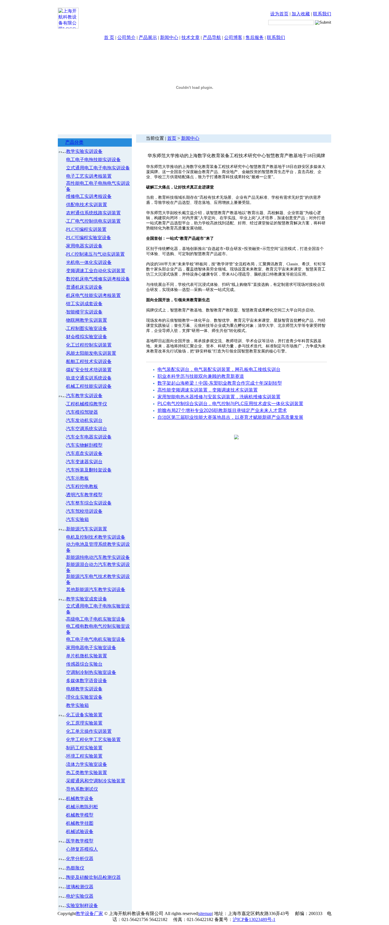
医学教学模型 (79, 840)
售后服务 (254, 37)
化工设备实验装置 (84, 714)
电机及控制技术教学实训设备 (95, 537)
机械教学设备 (79, 798)
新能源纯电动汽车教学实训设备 (98, 557)
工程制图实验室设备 (86, 328)
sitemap (205, 913)
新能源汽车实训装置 (86, 528)
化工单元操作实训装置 (89, 731)
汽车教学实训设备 (84, 395)
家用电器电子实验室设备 (91, 647)
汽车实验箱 (77, 519)
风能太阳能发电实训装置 (91, 353)
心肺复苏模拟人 (82, 849)
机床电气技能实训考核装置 (93, 295)
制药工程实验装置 (84, 747)
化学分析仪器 (79, 858)
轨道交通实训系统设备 (89, 378)
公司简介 (126, 37)
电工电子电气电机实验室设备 (95, 639)
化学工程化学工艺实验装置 (93, 739)
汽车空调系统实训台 (86, 428)
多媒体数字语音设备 (86, 680)
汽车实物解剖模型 (84, 445)
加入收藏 (301, 13)
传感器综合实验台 (84, 664)
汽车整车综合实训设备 (89, 503)
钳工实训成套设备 (84, 303)
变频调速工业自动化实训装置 (95, 270)
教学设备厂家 (89, 913)
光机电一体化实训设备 (89, 262)
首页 (171, 138)
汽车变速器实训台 (84, 461)
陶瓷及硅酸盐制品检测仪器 (93, 877)
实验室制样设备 (82, 905)
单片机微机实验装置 (86, 655)
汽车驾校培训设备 (84, 511)
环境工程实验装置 (84, 756)
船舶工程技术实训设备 (89, 361)
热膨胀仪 (75, 867)
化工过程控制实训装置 (89, 344)
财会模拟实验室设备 (86, 336)
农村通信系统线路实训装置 (93, 212)
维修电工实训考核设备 (89, 196)
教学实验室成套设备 (86, 598)
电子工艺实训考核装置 (89, 176)
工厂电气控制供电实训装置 (93, 221)
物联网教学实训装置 (86, 320)
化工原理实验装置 (84, 723)
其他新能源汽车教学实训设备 (95, 589)
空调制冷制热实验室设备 (91, 672)
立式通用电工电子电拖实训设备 (98, 167)
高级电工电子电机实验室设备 (95, 619)
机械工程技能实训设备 (89, 386)
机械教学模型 (79, 815)
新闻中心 (169, 37)
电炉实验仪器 (79, 896)
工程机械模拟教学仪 (86, 403)
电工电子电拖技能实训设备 (93, 159)
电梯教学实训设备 (84, 688)
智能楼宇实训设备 (84, 311)
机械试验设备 (79, 831)
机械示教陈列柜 (82, 806)
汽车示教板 (77, 478)
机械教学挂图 (79, 823)
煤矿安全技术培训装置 (89, 369)
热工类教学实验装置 (86, 772)
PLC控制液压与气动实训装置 (95, 254)
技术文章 (190, 37)
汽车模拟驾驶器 (82, 412)
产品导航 (212, 37)
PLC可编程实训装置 (86, 229)
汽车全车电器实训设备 (89, 436)
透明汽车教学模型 (84, 494)
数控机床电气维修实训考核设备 (98, 278)
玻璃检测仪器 (79, 886)
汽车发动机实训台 (84, 420)
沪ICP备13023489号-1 (254, 919)
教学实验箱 (77, 705)
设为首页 (279, 13)
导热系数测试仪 (82, 789)
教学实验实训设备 (84, 151)
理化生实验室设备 (84, 697)
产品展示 (148, 37)
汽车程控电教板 (82, 486)
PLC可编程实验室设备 (88, 237)
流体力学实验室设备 (86, 764)
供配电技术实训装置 (86, 204)
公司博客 (233, 37)
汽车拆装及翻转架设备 (89, 469)
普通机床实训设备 (84, 287)
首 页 (109, 37)
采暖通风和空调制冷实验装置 (95, 780)
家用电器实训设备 (84, 245)
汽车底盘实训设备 (84, 453)
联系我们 (322, 13)
